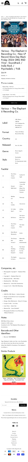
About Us (14, 431)
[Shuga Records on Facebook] (13, 426)
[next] (23, 369)
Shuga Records (18, 448)
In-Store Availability (8, 83)
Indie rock (12, 341)
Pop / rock (17, 341)
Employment (14, 442)
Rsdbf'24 (9, 345)
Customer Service (14, 437)
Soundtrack (15, 345)
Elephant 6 (6, 341)
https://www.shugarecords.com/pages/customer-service (14, 415)
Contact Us (14, 441)
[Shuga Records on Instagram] (17, 426)
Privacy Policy (14, 435)
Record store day (8, 343)
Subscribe (23, 405)
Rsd (5, 345)
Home (2, 16)
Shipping (3, 78)
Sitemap (14, 444)
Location (14, 433)
